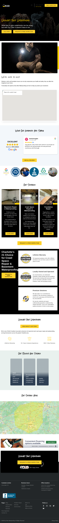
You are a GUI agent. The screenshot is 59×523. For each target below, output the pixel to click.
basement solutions (39, 258)
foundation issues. (47, 281)
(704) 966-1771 (39, 5)
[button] (31, 5)
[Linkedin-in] (50, 506)
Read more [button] (28, 152)
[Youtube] (43, 508)
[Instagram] (47, 506)
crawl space (42, 297)
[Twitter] (53, 506)
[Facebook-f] (43, 506)
